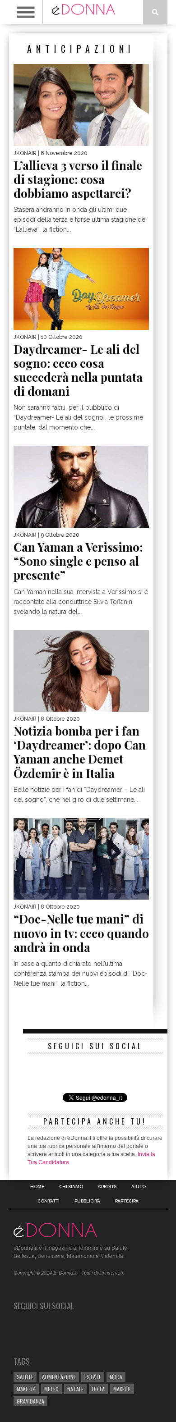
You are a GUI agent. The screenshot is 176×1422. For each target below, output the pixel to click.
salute (25, 1377)
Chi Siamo (71, 1186)
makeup (122, 1389)
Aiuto (138, 1186)
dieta (98, 1389)
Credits (107, 1186)
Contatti (48, 1201)
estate (92, 1377)
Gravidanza (30, 1401)
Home (37, 1186)
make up (26, 1389)
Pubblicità (87, 1201)
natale (75, 1389)
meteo (51, 1389)
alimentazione (59, 1377)
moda (116, 1377)
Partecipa (127, 1201)
